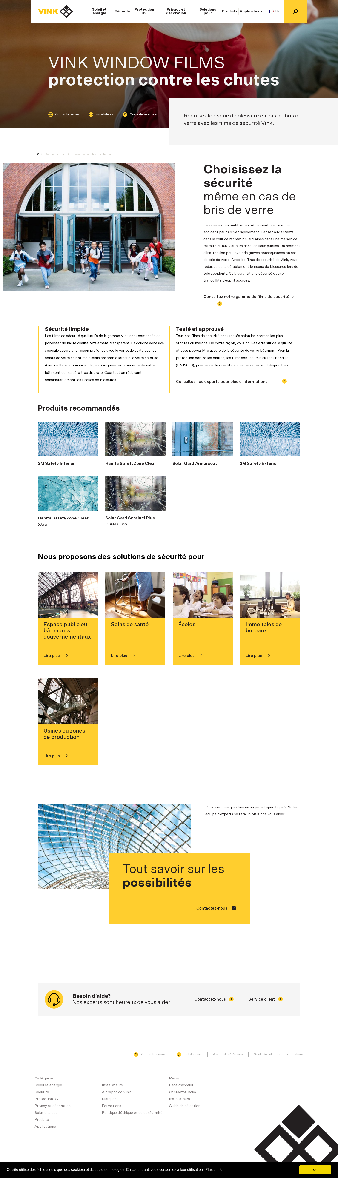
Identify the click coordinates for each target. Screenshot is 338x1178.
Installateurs (105, 114)
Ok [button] (315, 1170)
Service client (262, 999)
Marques (109, 1099)
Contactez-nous (67, 114)
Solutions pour (207, 11)
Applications (251, 11)
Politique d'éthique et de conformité (132, 1113)
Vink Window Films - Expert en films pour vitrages (38, 154)
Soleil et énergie (99, 11)
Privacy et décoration (176, 11)
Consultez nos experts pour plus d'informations (222, 382)
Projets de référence (228, 1054)
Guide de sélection (143, 114)
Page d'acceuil (55, 11)
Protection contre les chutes (91, 154)
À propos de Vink (116, 1092)
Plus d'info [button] (213, 1170)
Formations (295, 1054)
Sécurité (122, 11)
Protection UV (144, 11)
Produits (229, 11)
